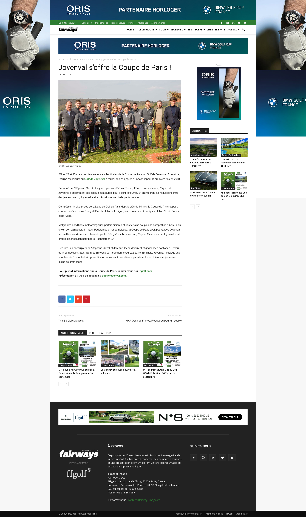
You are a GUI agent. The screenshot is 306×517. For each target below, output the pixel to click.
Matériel (177, 29)
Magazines (143, 22)
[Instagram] (227, 22)
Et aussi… (230, 29)
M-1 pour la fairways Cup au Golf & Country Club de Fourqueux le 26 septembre (76, 373)
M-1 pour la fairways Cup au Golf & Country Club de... (234, 195)
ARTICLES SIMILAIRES (73, 333)
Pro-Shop (195, 188)
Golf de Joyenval (94, 178)
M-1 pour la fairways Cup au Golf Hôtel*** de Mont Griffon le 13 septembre (160, 373)
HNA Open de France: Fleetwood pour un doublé (154, 320)
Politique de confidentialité (189, 513)
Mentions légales (214, 513)
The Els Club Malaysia (71, 320)
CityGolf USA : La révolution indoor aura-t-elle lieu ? (233, 162)
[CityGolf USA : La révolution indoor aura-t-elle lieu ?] (234, 147)
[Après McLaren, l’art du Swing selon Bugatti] (203, 180)
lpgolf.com (145, 270)
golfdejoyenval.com (114, 275)
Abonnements (158, 22)
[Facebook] (221, 22)
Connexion (87, 22)
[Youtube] (245, 22)
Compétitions (91, 59)
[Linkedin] (233, 22)
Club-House (146, 29)
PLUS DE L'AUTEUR (100, 333)
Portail (131, 22)
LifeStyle (213, 29)
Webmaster (242, 513)
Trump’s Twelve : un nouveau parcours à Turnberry (200, 162)
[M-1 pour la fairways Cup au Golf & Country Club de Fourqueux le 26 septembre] (77, 353)
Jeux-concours (118, 22)
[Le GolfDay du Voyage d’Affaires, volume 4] (120, 353)
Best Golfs (195, 29)
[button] (243, 30)
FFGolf (229, 513)
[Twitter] (239, 22)
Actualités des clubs (200, 155)
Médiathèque (101, 22)
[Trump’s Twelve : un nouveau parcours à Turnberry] (203, 147)
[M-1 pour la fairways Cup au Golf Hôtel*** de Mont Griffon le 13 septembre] (162, 353)
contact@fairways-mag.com (144, 500)
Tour (162, 29)
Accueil (62, 59)
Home (130, 29)
